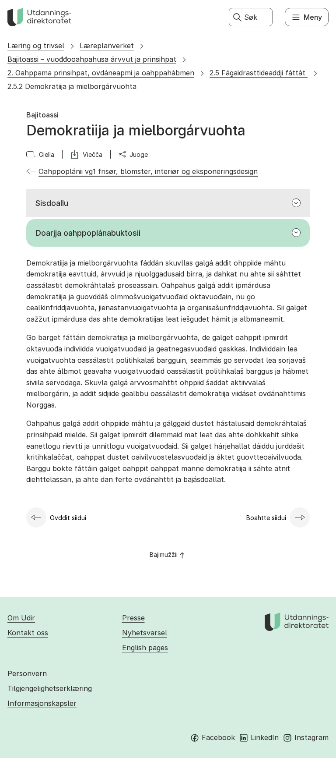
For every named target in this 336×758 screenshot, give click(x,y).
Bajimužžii (164, 554)
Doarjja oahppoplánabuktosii (87, 232)
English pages (145, 647)
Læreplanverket (107, 45)
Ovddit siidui (68, 517)
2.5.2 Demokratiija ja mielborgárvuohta (71, 86)
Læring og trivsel (35, 45)
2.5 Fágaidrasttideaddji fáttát (259, 72)
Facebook (218, 737)
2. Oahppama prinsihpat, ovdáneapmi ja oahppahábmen (100, 72)
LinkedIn (265, 737)
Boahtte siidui (266, 517)
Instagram (311, 737)
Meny (313, 17)
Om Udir (21, 617)
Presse (133, 617)
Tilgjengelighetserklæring (49, 688)
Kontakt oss (27, 632)
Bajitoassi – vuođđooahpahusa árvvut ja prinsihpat (91, 59)
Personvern (27, 673)
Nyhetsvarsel (144, 632)
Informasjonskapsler (42, 703)
